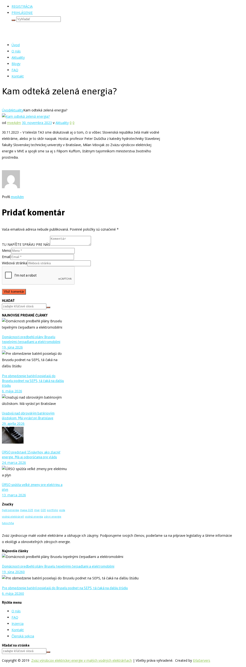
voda (62, 510)
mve (37, 510)
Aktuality (18, 57)
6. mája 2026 (12, 391)
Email (6, 256)
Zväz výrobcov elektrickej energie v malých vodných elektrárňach (81, 660)
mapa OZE (26, 510)
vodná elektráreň (13, 516)
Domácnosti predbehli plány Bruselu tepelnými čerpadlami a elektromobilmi (58, 566)
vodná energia (34, 516)
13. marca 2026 (14, 495)
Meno (6, 250)
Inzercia (18, 623)
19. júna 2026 (12, 347)
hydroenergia (10, 510)
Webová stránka (14, 263)
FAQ (15, 70)
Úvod (16, 45)
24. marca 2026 (14, 462)
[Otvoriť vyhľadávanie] (13, 20)
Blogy (16, 63)
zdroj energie (52, 516)
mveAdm (14, 122)
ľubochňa (8, 523)
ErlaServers (201, 660)
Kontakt (18, 76)
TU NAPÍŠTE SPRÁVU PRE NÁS (26, 244)
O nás (16, 51)
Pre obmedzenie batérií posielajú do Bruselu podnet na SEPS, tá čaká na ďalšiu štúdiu (33, 381)
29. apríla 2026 (13, 423)
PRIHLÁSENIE (22, 12)
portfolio (52, 510)
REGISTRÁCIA (22, 6)
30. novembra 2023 (37, 122)
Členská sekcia (23, 636)
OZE (43, 510)
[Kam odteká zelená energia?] (26, 116)
